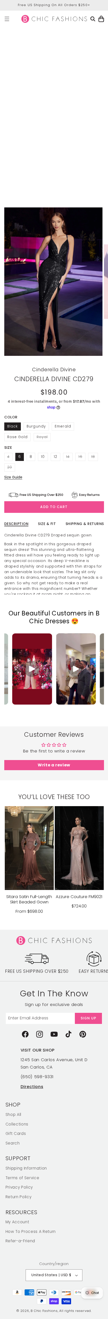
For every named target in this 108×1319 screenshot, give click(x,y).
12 (55, 456)
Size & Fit (47, 523)
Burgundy (36, 426)
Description (16, 523)
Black (12, 426)
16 (81, 457)
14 (69, 457)
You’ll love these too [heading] (54, 796)
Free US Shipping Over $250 (37, 971)
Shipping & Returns (85, 523)
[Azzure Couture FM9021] (79, 848)
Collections (17, 1124)
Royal (44, 437)
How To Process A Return (31, 1231)
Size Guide (13, 477)
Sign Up (88, 1018)
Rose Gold (17, 437)
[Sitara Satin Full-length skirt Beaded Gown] (29, 848)
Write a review (54, 765)
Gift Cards (16, 1133)
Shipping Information (26, 1168)
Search (13, 1143)
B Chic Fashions (44, 1311)
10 (43, 456)
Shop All (13, 1114)
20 (11, 468)
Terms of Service (22, 1177)
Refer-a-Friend (20, 1241)
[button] (7, 19)
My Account (17, 1222)
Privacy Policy (19, 1187)
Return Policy (19, 1196)
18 (94, 457)
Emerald (63, 426)
